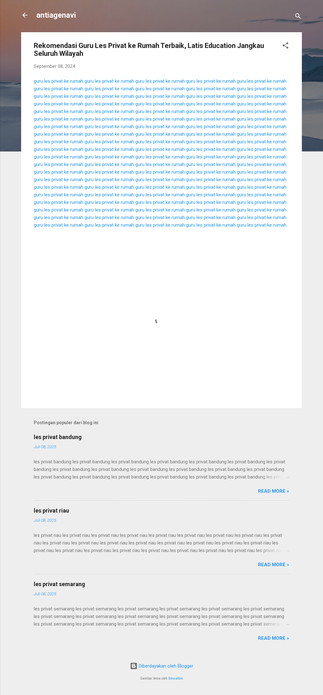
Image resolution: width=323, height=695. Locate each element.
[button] (285, 46)
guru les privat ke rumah (58, 81)
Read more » (273, 491)
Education (175, 678)
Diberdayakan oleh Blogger (165, 666)
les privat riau (51, 510)
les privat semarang (59, 584)
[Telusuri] (298, 17)
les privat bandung (58, 437)
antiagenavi (56, 15)
